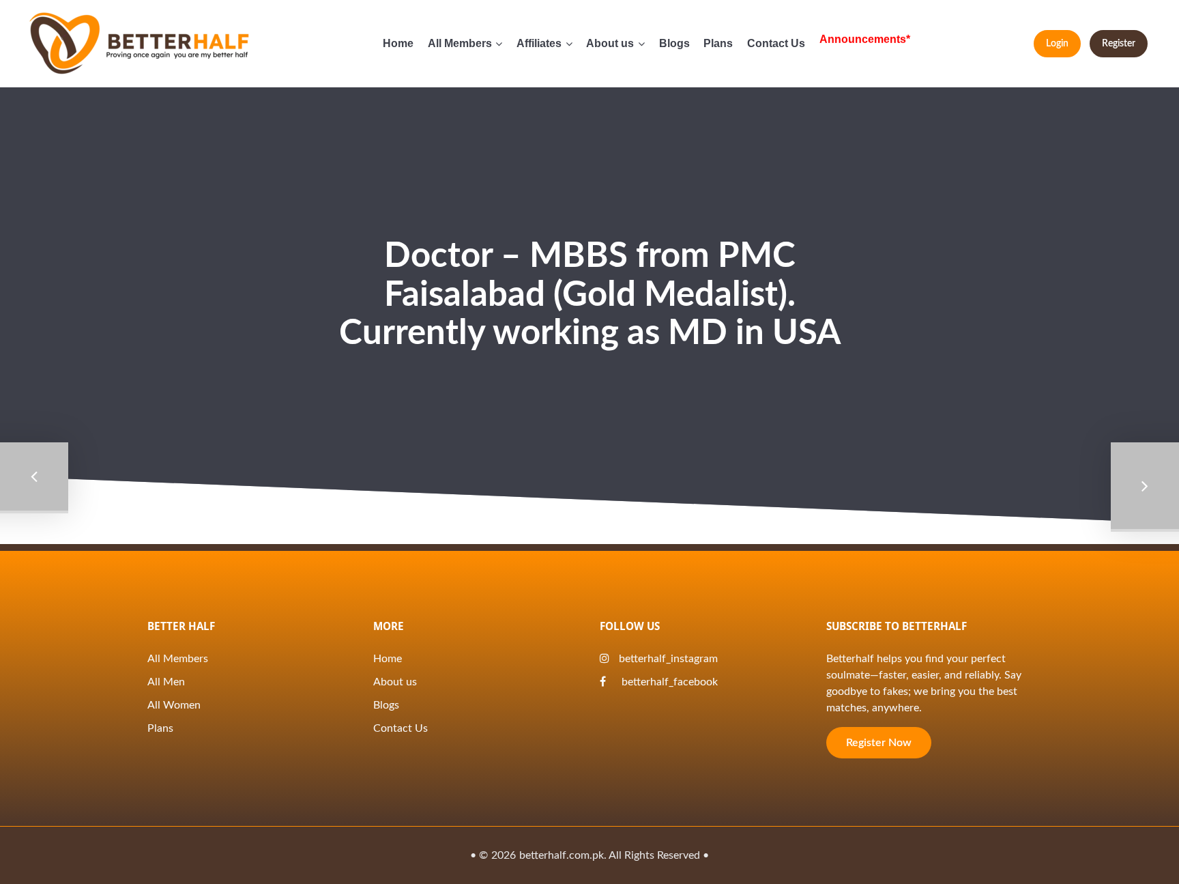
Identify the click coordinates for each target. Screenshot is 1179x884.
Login (1057, 43)
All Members (460, 43)
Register (1118, 43)
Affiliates (539, 43)
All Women (174, 705)
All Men (166, 681)
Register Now (879, 742)
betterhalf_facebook (668, 681)
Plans (718, 43)
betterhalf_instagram (668, 658)
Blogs (674, 43)
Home (398, 43)
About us (610, 43)
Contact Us (776, 43)
